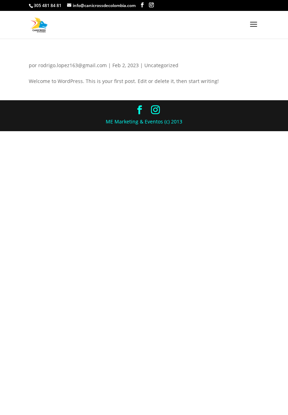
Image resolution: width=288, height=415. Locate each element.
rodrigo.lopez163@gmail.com (72, 65)
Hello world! (55, 53)
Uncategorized (161, 65)
